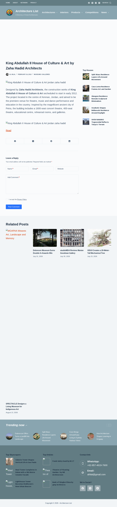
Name (10, 169)
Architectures (48, 12)
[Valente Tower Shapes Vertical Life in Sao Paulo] (9, 461)
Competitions (91, 12)
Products (75, 12)
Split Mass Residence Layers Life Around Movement (100, 77)
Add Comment (14, 177)
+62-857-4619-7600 (97, 465)
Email (35, 169)
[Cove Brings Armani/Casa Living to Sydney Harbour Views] (63, 436)
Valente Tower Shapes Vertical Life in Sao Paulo (25, 461)
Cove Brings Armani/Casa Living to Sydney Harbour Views (75, 436)
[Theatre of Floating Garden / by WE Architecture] (46, 472)
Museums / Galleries (42, 74)
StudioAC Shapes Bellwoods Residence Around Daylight (100, 110)
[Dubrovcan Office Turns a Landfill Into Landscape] (9, 436)
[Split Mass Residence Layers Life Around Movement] (86, 76)
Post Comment (13, 207)
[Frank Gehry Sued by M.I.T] (46, 461)
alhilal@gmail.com (96, 474)
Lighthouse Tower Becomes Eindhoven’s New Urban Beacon (24, 484)
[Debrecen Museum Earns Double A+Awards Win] (45, 238)
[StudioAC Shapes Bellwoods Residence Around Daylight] (86, 110)
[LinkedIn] (69, 141)
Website (60, 169)
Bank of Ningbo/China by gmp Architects (62, 483)
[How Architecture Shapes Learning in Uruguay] (90, 436)
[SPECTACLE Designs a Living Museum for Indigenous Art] (18, 314)
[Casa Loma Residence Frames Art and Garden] (86, 88)
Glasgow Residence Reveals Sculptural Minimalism (100, 98)
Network (24, 3)
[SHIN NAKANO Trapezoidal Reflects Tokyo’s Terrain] (86, 121)
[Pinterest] (51, 141)
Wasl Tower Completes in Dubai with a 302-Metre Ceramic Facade (26, 472)
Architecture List (27, 11)
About (15, 3)
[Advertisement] (58, 37)
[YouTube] (99, 3)
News (104, 12)
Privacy (34, 3)
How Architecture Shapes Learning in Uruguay (104, 436)
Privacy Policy (22, 199)
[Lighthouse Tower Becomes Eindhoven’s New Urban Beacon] (9, 483)
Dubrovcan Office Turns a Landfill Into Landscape (22, 436)
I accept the (18, 199)
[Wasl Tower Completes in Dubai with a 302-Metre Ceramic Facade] (9, 472)
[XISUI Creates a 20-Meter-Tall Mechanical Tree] (99, 238)
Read (8, 130)
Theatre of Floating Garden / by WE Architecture (60, 472)
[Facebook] (89, 3)
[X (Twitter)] (92, 3)
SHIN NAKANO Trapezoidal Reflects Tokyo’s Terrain (100, 122)
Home (8, 3)
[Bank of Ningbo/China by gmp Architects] (46, 483)
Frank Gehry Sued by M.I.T (63, 461)
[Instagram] (96, 3)
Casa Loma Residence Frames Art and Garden (101, 87)
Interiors (64, 12)
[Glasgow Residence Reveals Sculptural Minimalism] (86, 98)
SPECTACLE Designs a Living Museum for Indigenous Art (16, 406)
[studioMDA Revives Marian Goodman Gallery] (72, 238)
